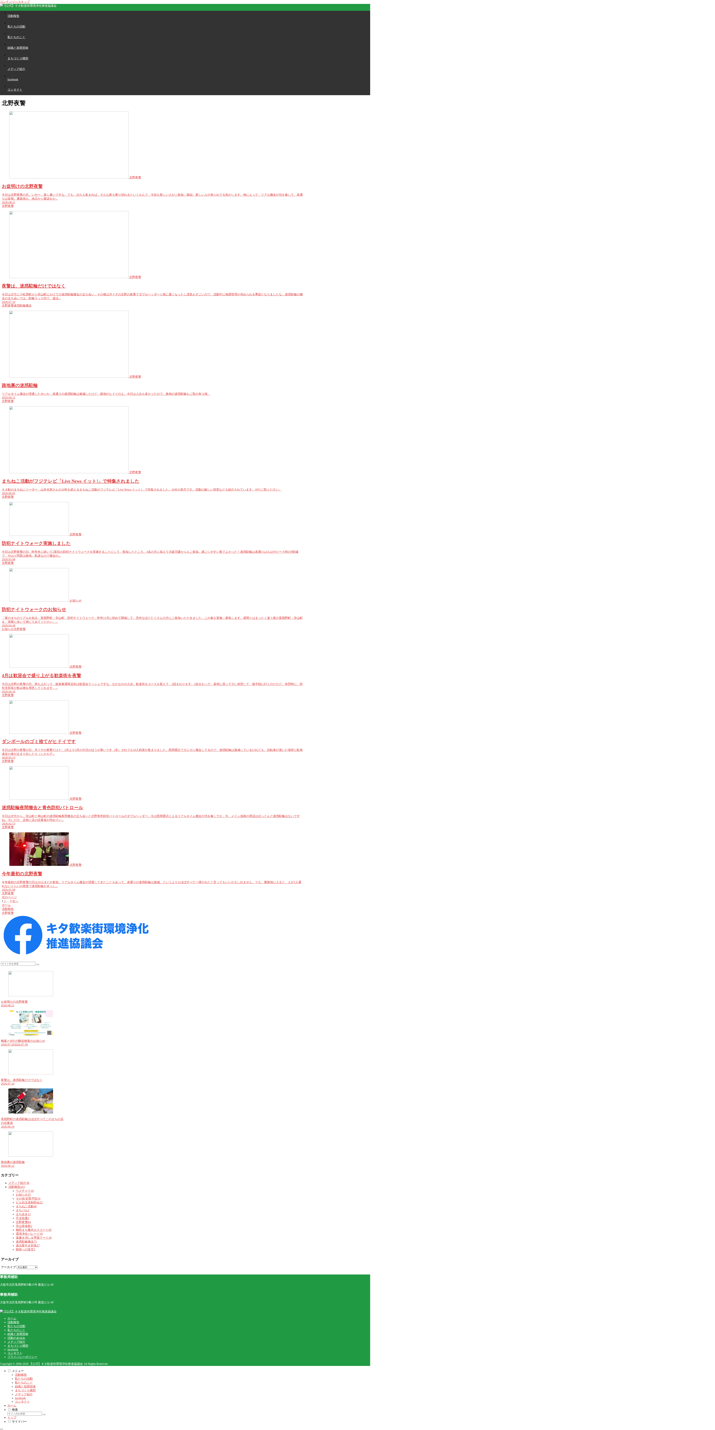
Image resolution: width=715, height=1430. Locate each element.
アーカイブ (8, 1267)
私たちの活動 (16, 1326)
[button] (37, 964)
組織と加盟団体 (17, 1334)
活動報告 (13, 1322)
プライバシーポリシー (22, 1356)
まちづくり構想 (17, 1345)
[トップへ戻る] (1, 1429)
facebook (12, 1349)
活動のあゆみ (16, 1337)
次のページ (9, 897)
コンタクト (14, 1353)
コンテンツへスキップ (15, 1)
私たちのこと (16, 1330)
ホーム (11, 1318)
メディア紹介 (16, 1341)
